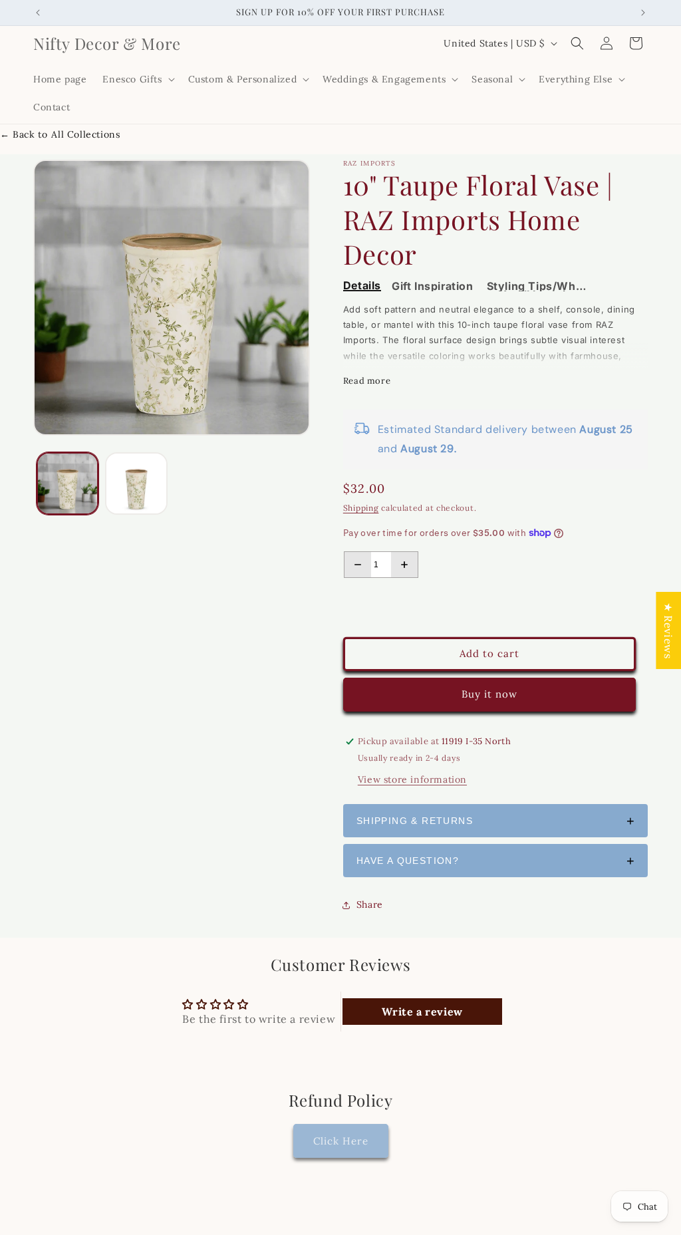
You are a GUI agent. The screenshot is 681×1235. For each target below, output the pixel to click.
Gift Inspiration (433, 286)
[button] (137, 79)
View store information (412, 779)
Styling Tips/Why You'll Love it (535, 286)
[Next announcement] (643, 12)
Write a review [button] (422, 1011)
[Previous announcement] (38, 12)
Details (362, 286)
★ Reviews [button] (668, 630)
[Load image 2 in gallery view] (136, 483)
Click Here (340, 1141)
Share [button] (369, 904)
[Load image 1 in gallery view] (67, 483)
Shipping (361, 508)
